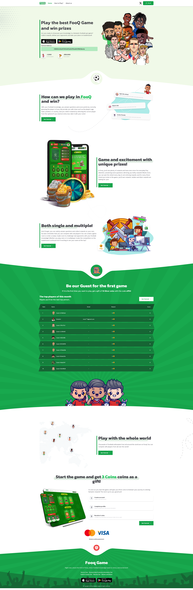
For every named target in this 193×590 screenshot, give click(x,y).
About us (69, 3)
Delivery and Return (106, 574)
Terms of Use (84, 572)
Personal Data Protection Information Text (100, 572)
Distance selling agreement (96, 539)
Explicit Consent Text (86, 574)
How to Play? (58, 3)
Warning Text (96, 574)
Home (50, 3)
